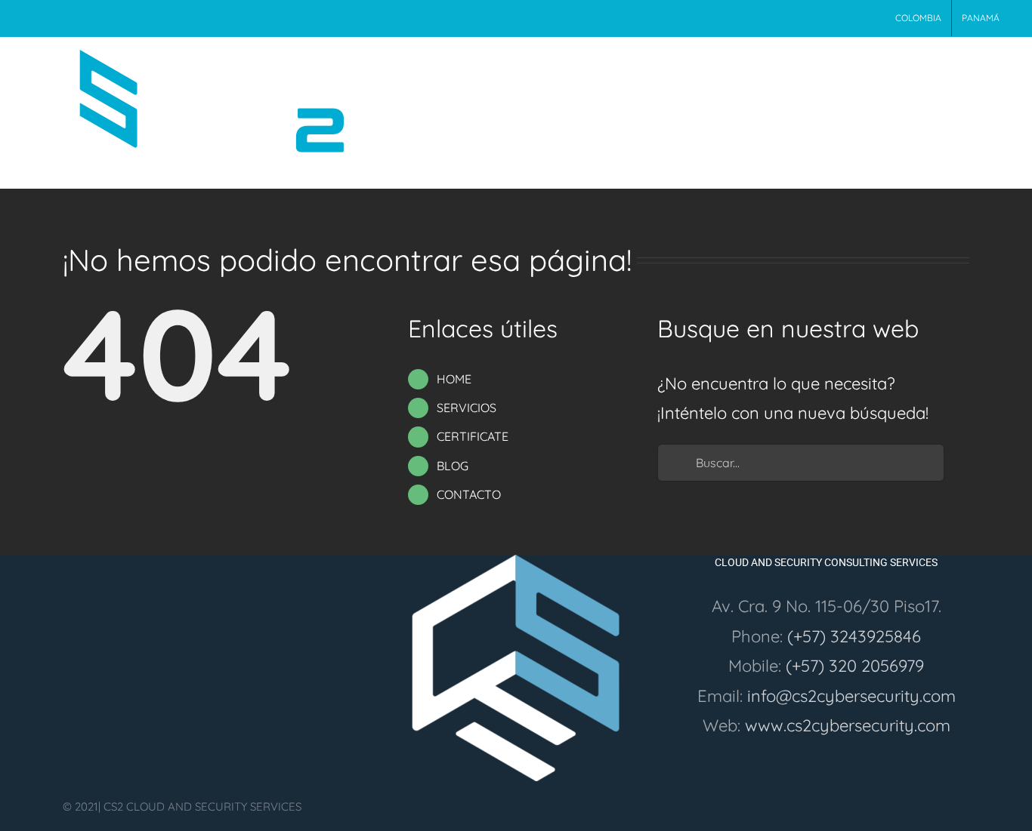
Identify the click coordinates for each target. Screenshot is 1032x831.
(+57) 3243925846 (854, 636)
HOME (454, 378)
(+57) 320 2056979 (855, 665)
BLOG (452, 465)
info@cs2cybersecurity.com (851, 695)
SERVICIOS (466, 407)
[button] (985, 67)
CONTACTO (469, 494)
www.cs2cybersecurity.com (847, 725)
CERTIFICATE (472, 436)
